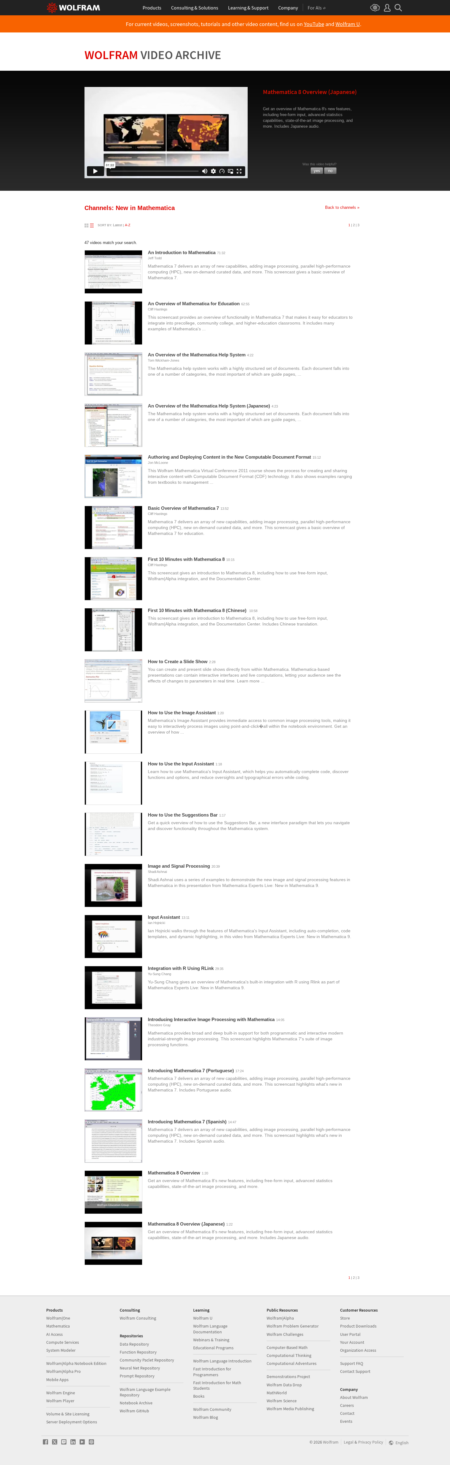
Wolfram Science (282, 1400)
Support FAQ (351, 1363)
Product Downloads (358, 1326)
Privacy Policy (370, 1442)
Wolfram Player (60, 1400)
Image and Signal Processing (179, 866)
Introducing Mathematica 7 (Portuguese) (191, 1070)
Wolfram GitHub (134, 1411)
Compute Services (62, 1342)
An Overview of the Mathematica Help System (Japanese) (209, 405)
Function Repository (138, 1352)
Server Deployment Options (71, 1422)
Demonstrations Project (288, 1376)
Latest (117, 225)
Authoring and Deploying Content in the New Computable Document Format (229, 457)
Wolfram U (348, 24)
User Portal (350, 1334)
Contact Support (355, 1371)
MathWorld (277, 1393)
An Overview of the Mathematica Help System (197, 354)
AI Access (54, 1334)
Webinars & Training (211, 1340)
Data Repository (134, 1344)
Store (345, 1318)
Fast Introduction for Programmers (212, 1371)
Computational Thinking (289, 1355)
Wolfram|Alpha (280, 1318)
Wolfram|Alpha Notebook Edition (76, 1363)
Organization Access (358, 1350)
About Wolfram (354, 1397)
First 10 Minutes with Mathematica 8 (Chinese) (198, 610)
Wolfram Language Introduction (222, 1361)
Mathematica (58, 1326)
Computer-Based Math (287, 1347)
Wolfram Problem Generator (293, 1326)
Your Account (352, 1342)
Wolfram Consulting (138, 1318)
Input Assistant (164, 917)
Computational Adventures (292, 1363)
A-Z (127, 225)
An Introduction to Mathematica (182, 252)
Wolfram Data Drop (284, 1385)
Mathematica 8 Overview (174, 1172)
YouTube (314, 24)
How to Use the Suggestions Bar (183, 814)
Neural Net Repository (140, 1368)
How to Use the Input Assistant (181, 763)
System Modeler (61, 1350)
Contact (347, 1413)
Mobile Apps (57, 1379)
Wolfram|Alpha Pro (63, 1371)
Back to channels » (342, 207)
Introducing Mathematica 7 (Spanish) (187, 1121)
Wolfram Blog (205, 1417)
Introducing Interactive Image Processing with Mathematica (211, 1019)
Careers (347, 1405)
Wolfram (152, 54)
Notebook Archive (136, 1403)
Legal (349, 1442)
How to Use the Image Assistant (182, 712)
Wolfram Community (212, 1409)
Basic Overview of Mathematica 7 (183, 508)
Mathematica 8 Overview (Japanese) (186, 1223)
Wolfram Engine (60, 1393)
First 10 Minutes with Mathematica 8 (186, 559)
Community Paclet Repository (147, 1360)
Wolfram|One (58, 1318)
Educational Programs (213, 1347)
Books (198, 1396)
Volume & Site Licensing (67, 1414)
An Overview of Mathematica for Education (194, 303)
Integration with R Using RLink (181, 968)
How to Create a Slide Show (178, 661)
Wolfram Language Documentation (210, 1328)
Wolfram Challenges (285, 1334)
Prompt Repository (137, 1376)
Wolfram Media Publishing (290, 1408)
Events (346, 1421)
